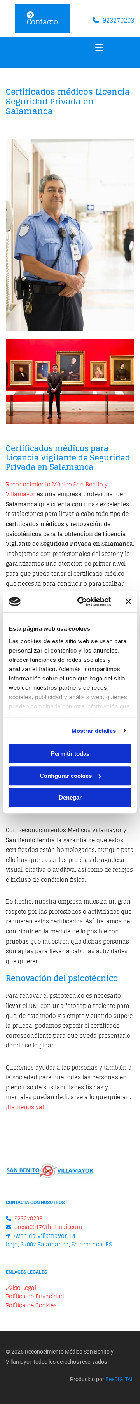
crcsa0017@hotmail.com (48, 1227)
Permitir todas (70, 753)
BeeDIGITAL (119, 1379)
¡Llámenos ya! (25, 1107)
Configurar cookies (66, 775)
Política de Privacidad (35, 1296)
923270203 (118, 20)
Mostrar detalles (94, 730)
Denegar (70, 797)
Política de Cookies (31, 1305)
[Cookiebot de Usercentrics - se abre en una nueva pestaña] (82, 602)
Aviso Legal (21, 1288)
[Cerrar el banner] (128, 601)
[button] (42, 18)
